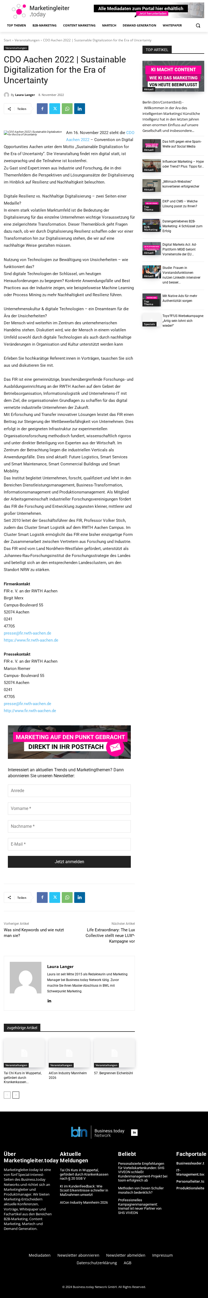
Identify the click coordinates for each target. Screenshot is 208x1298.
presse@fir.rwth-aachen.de (27, 633)
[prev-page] (7, 1095)
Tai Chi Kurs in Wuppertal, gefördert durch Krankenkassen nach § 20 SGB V (84, 1174)
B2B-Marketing (151, 228)
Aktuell (149, 89)
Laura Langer (25, 95)
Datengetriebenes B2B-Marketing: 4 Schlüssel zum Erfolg (182, 226)
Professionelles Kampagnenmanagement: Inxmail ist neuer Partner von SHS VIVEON (139, 1206)
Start (7, 40)
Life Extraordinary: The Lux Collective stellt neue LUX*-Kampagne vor (110, 935)
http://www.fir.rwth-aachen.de (30, 710)
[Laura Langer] (7, 95)
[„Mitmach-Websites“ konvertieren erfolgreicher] (151, 185)
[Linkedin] (79, 108)
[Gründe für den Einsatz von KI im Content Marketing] (173, 76)
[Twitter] (54, 108)
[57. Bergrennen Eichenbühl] (114, 1053)
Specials (149, 324)
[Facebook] (42, 108)
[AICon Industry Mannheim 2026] (69, 1053)
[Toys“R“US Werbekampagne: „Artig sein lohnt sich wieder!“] (151, 319)
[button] (197, 25)
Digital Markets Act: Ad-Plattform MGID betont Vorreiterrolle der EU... (179, 249)
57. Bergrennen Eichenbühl (113, 1073)
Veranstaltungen (27, 40)
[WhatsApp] (67, 108)
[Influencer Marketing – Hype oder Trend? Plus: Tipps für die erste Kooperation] (151, 165)
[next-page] (15, 1095)
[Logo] (98, 1132)
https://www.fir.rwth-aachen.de (31, 640)
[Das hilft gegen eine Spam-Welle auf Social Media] (151, 145)
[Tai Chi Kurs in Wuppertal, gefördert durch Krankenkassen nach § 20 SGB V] (24, 1053)
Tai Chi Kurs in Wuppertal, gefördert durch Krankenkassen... (22, 1077)
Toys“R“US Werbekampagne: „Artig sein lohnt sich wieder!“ (183, 321)
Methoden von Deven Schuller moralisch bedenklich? (141, 1190)
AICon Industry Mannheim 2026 (84, 1202)
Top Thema (148, 208)
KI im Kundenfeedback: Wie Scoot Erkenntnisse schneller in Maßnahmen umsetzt (84, 1190)
